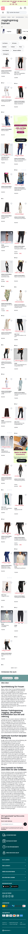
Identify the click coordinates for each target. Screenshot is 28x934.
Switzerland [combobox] (7, 930)
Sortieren (5, 43)
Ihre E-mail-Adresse (6, 821)
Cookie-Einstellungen (13, 924)
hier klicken (3, 829)
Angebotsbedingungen (13, 922)
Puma (16, 678)
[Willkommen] (21, 8)
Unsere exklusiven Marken (8, 871)
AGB (21, 922)
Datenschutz (4, 924)
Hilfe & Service (6, 859)
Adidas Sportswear (7, 678)
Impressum (4, 922)
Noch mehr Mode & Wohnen (8, 877)
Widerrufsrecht (23, 924)
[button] (25, 8)
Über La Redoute (6, 865)
